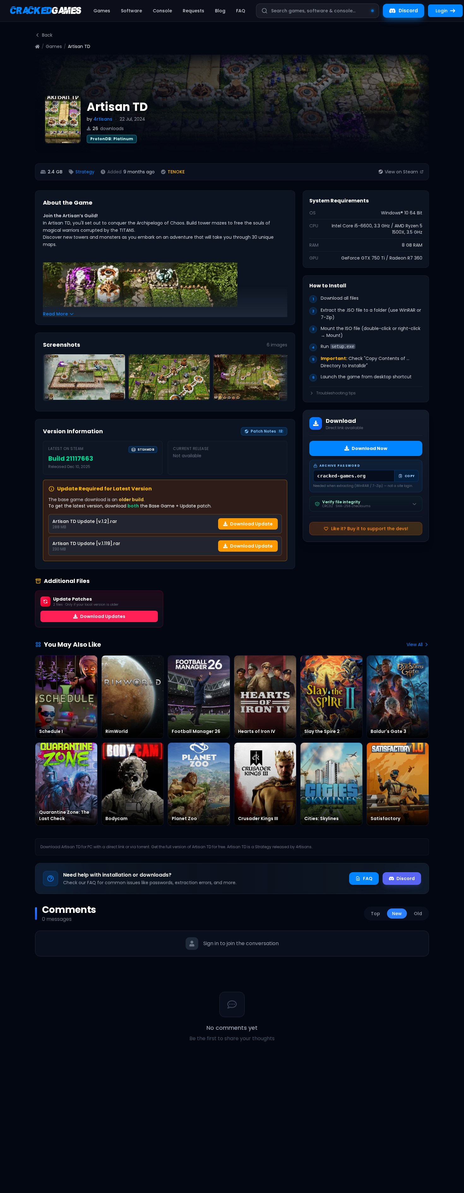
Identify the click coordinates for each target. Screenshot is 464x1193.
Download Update (251, 524)
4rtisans (102, 119)
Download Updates (102, 616)
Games (101, 11)
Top (375, 913)
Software (131, 11)
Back (47, 35)
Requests (193, 11)
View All (415, 644)
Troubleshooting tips (336, 393)
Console (162, 11)
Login (442, 11)
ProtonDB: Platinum (111, 138)
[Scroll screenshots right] (280, 379)
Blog (220, 11)
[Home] (37, 47)
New (397, 913)
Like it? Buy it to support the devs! (369, 528)
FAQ (240, 11)
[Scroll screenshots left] (50, 379)
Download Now (369, 448)
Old (418, 913)
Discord (408, 10)
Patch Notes (267, 431)
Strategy (84, 172)
